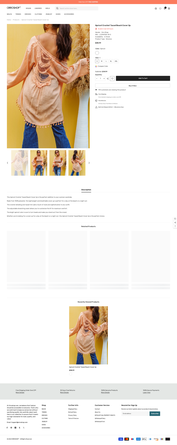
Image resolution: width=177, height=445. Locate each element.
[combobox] (78, 8)
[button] (7, 162)
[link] (26, 285)
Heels (47, 8)
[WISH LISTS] (160, 8)
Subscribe (155, 413)
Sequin (28, 8)
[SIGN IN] (156, 8)
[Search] (76, 8)
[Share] (108, 78)
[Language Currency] (169, 8)
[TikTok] (15, 427)
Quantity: (98, 75)
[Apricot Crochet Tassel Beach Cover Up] (88, 335)
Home (9, 20)
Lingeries (38, 8)
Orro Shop (104, 32)
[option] (48, 86)
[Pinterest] (11, 427)
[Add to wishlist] (112, 78)
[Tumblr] (19, 427)
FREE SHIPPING (93, 2)
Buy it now (133, 86)
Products (16, 20)
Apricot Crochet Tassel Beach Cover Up (82, 367)
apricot (70, 374)
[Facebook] (7, 427)
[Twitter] (23, 427)
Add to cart (143, 78)
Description (86, 190)
